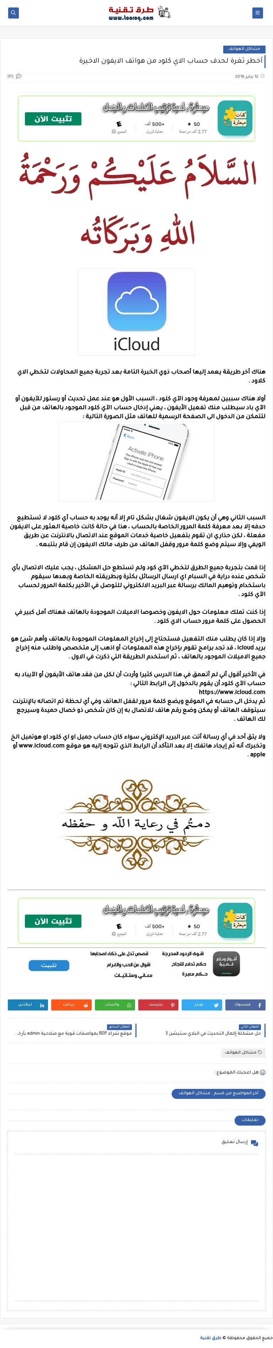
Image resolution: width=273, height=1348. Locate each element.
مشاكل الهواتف (244, 49)
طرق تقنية (210, 1338)
